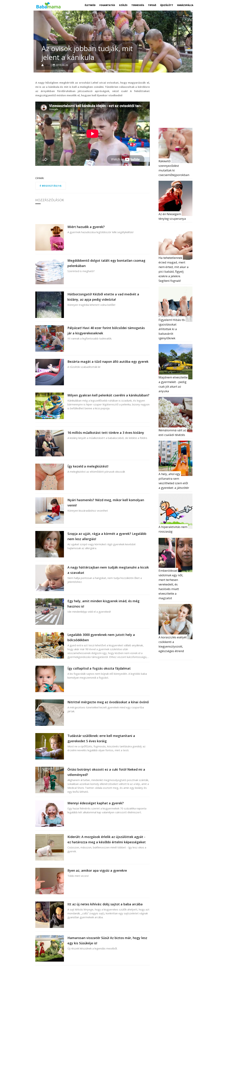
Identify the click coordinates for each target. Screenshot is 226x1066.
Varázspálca (185, 5)
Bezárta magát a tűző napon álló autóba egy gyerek (107, 361)
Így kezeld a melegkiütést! (87, 466)
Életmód (90, 5)
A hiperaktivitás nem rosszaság (173, 529)
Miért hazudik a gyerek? (86, 227)
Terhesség (137, 5)
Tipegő (152, 5)
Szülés (123, 5)
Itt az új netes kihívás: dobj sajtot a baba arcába (105, 904)
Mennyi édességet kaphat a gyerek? (95, 803)
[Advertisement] (185, 102)
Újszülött (166, 5)
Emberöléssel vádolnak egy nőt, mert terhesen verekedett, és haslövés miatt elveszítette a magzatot (171, 584)
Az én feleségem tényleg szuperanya (172, 216)
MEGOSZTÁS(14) (51, 185)
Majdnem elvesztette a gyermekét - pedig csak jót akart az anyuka (173, 384)
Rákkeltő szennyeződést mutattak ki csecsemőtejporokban (174, 168)
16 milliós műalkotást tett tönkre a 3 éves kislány (105, 432)
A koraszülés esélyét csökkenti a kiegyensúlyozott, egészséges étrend (173, 644)
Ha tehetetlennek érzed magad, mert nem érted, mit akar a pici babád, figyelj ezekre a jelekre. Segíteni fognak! (174, 269)
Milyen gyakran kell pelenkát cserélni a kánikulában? (108, 395)
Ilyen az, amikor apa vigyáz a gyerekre (97, 870)
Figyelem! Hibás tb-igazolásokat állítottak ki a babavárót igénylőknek (172, 329)
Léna (47, 65)
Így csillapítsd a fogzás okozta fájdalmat (99, 668)
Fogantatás (107, 5)
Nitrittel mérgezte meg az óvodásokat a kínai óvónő (108, 702)
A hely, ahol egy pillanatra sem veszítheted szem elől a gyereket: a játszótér (174, 481)
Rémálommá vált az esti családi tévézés (173, 432)
